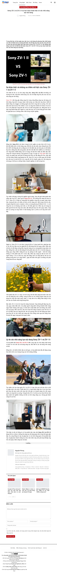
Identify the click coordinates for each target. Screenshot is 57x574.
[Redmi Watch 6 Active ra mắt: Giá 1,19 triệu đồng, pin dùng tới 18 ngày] (28, 483)
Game (40, 2)
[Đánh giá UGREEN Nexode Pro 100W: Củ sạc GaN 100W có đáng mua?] (42, 483)
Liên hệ (45, 548)
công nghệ (42, 153)
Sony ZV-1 (9, 100)
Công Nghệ (22, 2)
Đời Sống (35, 2)
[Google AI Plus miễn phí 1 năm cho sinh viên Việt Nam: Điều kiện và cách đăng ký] (14, 483)
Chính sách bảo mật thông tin (35, 548)
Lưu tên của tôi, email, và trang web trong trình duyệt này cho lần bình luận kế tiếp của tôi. (29, 532)
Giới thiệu (13, 548)
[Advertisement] (28, 28)
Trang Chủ (15, 2)
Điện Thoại (28, 2)
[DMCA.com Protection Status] (14, 553)
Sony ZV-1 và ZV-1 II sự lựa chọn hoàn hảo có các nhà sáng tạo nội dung (28, 84)
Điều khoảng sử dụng (21, 548)
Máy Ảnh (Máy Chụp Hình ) (32, 7)
